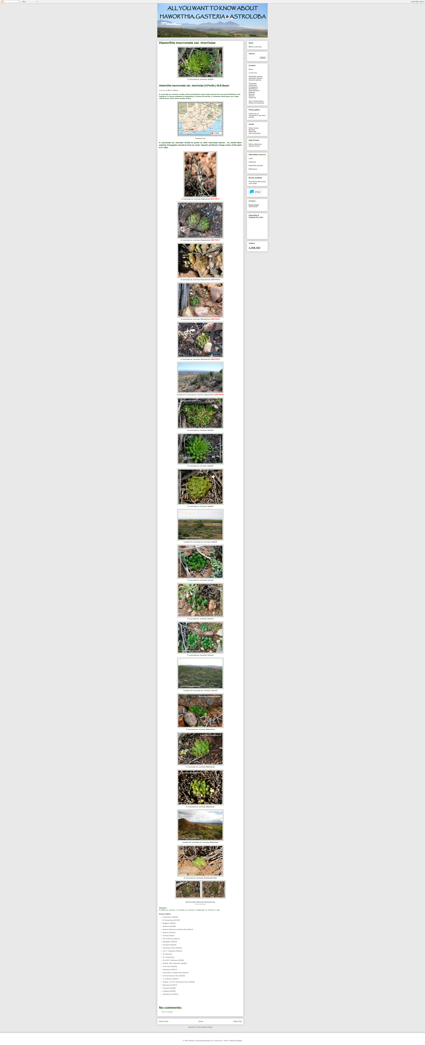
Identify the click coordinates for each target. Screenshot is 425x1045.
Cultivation (253, 85)
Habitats (252, 92)
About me (252, 97)
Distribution (253, 89)
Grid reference (254, 90)
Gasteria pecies (255, 80)
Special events (254, 146)
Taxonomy (253, 83)
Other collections (255, 144)
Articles (251, 96)
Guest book (253, 206)
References (253, 169)
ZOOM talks (253, 73)
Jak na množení (255, 133)
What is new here (255, 47)
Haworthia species (256, 76)
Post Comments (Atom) (204, 1027)
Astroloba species (255, 78)
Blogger (239, 1040)
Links (251, 158)
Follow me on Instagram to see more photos (257, 115)
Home (200, 1021)
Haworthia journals (256, 165)
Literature (252, 162)
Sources (252, 94)
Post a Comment (167, 1012)
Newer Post (163, 1021)
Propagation (253, 87)
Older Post (237, 1021)
